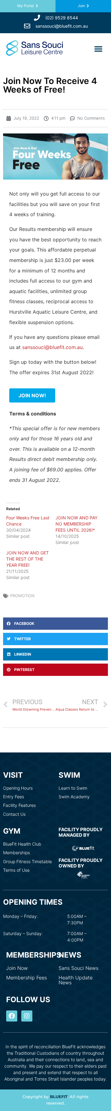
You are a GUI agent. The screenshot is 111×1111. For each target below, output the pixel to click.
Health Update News (75, 980)
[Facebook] (11, 1016)
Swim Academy (74, 796)
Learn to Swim (73, 788)
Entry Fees (13, 796)
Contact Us (14, 814)
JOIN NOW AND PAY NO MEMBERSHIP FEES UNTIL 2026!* (76, 524)
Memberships (16, 852)
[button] (98, 48)
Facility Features (19, 805)
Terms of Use (16, 870)
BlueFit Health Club (22, 844)
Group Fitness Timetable (27, 861)
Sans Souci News (78, 968)
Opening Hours (18, 788)
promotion (22, 595)
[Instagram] (26, 1016)
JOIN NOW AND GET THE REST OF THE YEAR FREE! (27, 559)
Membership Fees (26, 977)
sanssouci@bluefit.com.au (52, 347)
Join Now (17, 968)
